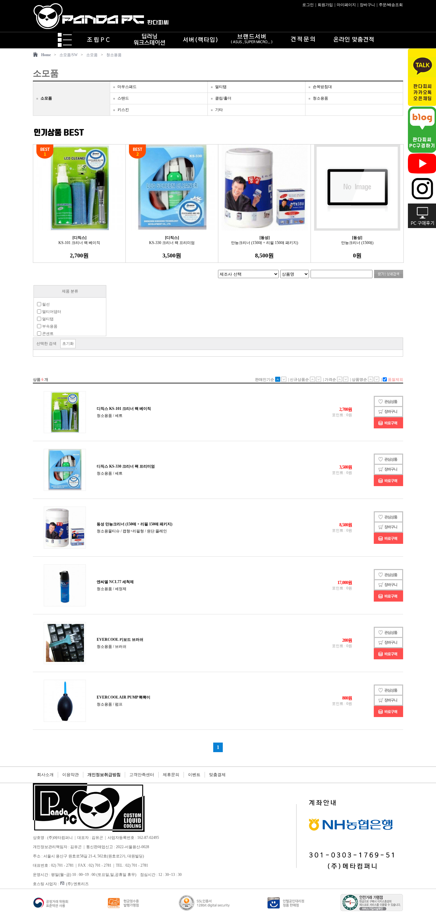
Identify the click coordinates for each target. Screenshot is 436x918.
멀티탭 (221, 87)
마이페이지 (346, 5)
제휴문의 (171, 774)
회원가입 (325, 5)
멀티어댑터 (51, 311)
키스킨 (123, 109)
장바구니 (367, 5)
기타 (219, 109)
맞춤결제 (217, 774)
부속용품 (49, 326)
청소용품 (114, 55)
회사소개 (45, 774)
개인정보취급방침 (104, 774)
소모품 (92, 55)
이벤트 (194, 774)
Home (46, 55)
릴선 (45, 304)
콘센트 (47, 333)
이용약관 (70, 774)
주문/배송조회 (391, 5)
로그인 (308, 5)
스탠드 (123, 98)
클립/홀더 (223, 98)
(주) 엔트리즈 (77, 884)
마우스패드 (127, 87)
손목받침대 (322, 87)
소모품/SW (68, 55)
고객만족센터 (141, 774)
